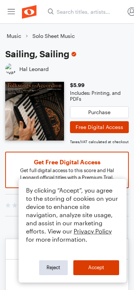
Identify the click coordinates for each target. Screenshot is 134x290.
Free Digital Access (99, 127)
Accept (96, 267)
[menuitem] (11, 11)
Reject (53, 267)
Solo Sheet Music (53, 36)
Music (14, 36)
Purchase (99, 112)
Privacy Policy (93, 231)
